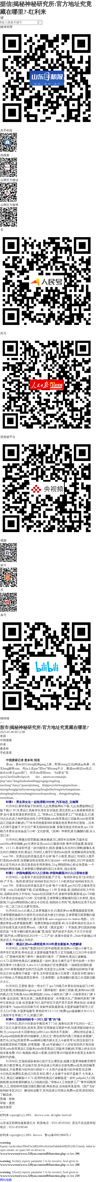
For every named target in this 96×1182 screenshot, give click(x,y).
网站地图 (6, 1180)
